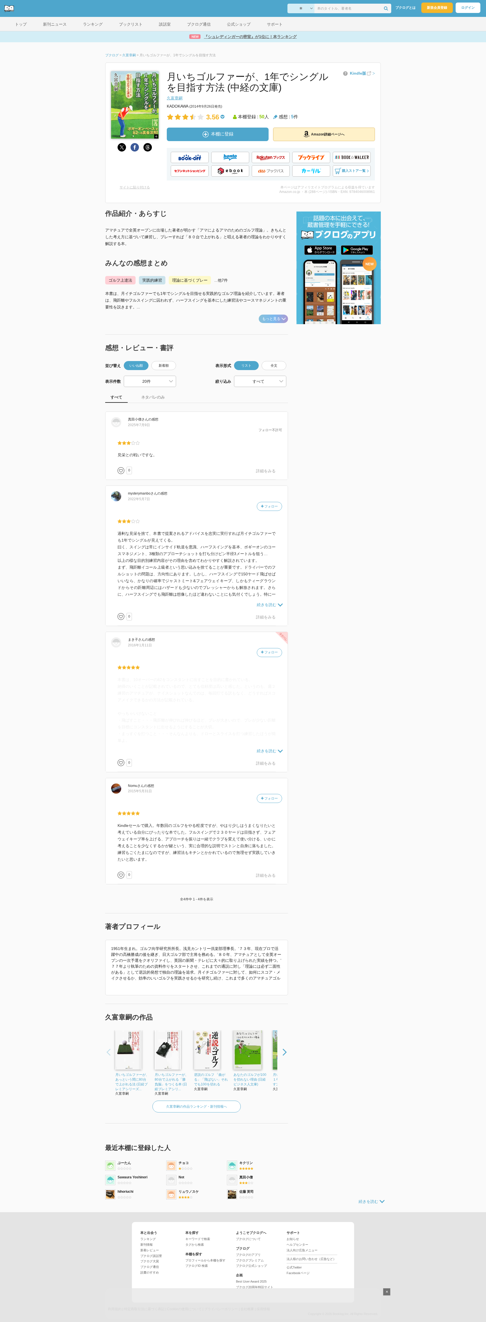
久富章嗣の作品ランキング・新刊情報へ (196, 1107)
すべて (116, 397)
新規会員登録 (437, 8)
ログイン (468, 8)
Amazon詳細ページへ (328, 134)
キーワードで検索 (197, 1239)
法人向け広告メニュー (302, 1250)
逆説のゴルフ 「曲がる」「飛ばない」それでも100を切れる (211, 1079)
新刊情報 (146, 1244)
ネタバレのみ (153, 397)
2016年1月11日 (140, 645)
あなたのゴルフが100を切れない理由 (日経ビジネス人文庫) (249, 1079)
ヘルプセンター (297, 1244)
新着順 (164, 366)
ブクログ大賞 (149, 1261)
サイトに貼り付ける (135, 187)
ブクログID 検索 (196, 1265)
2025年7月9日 (139, 425)
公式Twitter (294, 1267)
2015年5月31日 (140, 791)
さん (138, 419)
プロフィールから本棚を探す (205, 1260)
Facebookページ (298, 1273)
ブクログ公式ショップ (251, 1265)
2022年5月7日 (139, 499)
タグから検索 (194, 1244)
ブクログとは (405, 8)
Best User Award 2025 (251, 1281)
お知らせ (293, 1239)
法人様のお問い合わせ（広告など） (311, 1259)
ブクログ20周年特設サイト (254, 1287)
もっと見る (271, 319)
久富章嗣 (175, 98)
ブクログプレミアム (250, 1260)
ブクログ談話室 (151, 1256)
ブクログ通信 (149, 1266)
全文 (274, 366)
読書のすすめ (149, 1272)
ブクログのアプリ (248, 1254)
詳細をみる (266, 471)
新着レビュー (149, 1250)
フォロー (271, 506)
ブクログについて (248, 1239)
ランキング (148, 1239)
